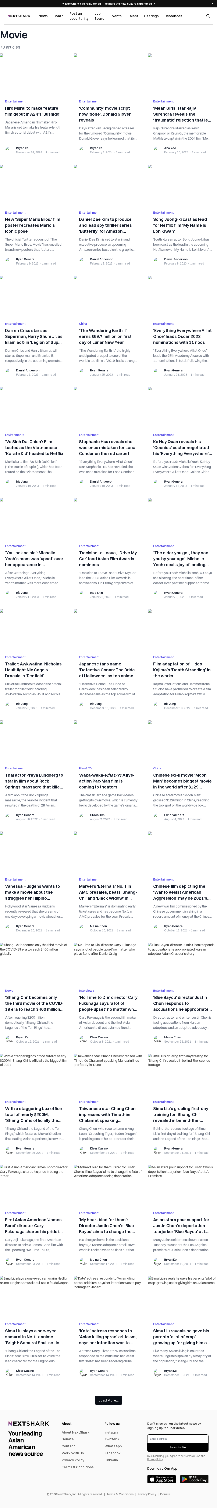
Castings (151, 16)
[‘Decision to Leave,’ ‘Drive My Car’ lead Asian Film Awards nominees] (108, 518)
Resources (173, 16)
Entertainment (15, 101)
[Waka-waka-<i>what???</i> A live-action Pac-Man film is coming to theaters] (108, 740)
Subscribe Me (178, 1447)
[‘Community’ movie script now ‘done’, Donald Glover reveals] (108, 73)
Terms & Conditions (78, 1467)
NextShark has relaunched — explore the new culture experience (108, 3)
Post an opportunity (79, 16)
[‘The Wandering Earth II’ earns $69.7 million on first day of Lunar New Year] (108, 296)
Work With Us (73, 1453)
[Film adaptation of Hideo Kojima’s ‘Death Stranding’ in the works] (182, 629)
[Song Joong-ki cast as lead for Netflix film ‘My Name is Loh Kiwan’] (182, 185)
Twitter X (112, 1439)
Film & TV (85, 768)
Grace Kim (97, 815)
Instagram (112, 1432)
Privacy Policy (73, 1460)
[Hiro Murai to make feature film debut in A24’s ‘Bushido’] (34, 73)
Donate (68, 1439)
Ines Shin (96, 593)
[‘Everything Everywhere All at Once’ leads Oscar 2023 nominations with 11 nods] (182, 296)
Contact (68, 1446)
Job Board (99, 16)
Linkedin (111, 1460)
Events (116, 16)
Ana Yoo (170, 148)
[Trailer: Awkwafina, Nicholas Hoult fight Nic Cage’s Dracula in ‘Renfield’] (34, 629)
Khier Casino (99, 1037)
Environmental (15, 435)
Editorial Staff (174, 815)
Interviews (86, 991)
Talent (133, 16)
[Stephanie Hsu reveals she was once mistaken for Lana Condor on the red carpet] (108, 407)
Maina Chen (98, 926)
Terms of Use (193, 1456)
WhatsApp (113, 1446)
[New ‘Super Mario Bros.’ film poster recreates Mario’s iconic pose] (34, 185)
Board (59, 16)
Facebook (112, 1453)
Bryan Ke (22, 148)
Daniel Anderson (101, 259)
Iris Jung (22, 481)
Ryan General (25, 259)
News (43, 16)
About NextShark (75, 1432)
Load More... (109, 1400)
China (83, 324)
